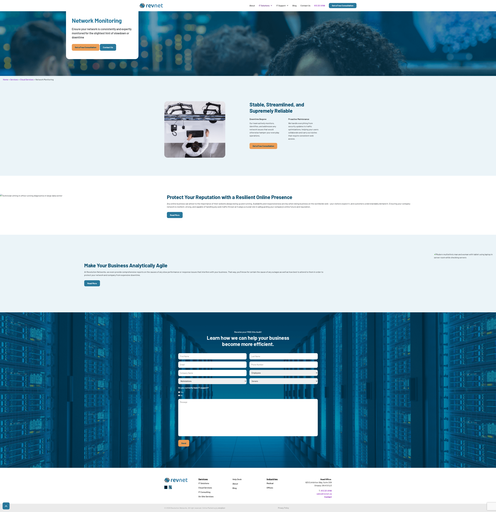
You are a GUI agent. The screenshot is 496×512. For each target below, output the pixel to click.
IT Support (281, 5)
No (181, 395)
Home (5, 79)
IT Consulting (204, 492)
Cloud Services (27, 79)
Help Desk (237, 479)
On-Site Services (206, 496)
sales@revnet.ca (324, 493)
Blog (294, 5)
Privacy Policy (283, 508)
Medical (270, 483)
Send (183, 443)
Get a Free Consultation (342, 5)
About (252, 5)
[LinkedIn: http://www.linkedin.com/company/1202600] (165, 487)
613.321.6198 (319, 5)
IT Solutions (264, 5)
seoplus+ (221, 508)
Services (14, 79)
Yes (181, 392)
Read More (175, 215)
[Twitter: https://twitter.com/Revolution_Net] (170, 487)
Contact (328, 497)
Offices (270, 487)
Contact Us (305, 5)
